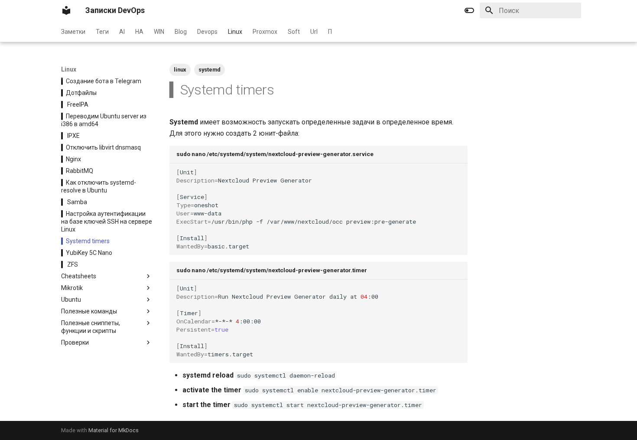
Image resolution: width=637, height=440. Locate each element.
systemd (209, 69)
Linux (235, 31)
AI (122, 31)
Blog (181, 31)
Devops (207, 31)
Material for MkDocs (113, 430)
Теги (102, 31)
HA (139, 31)
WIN (159, 31)
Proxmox (265, 31)
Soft (294, 31)
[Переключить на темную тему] (469, 10)
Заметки (73, 31)
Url (314, 31)
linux (180, 69)
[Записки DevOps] (66, 10)
